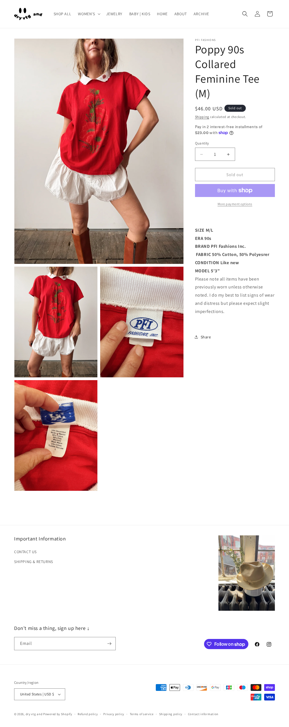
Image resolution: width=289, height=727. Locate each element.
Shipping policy (171, 714)
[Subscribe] (109, 643)
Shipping (202, 117)
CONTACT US (25, 551)
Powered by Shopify (57, 714)
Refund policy (88, 714)
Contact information (203, 714)
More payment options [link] (235, 204)
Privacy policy (113, 714)
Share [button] (206, 337)
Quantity (202, 143)
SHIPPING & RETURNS (33, 561)
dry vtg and (34, 714)
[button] (88, 14)
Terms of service (142, 714)
